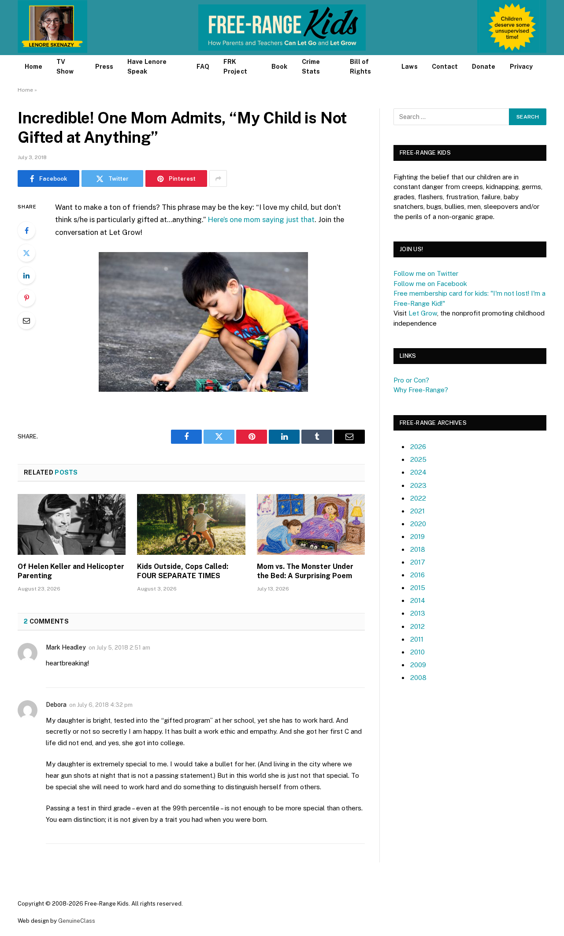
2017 (417, 562)
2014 (417, 600)
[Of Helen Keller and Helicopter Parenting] (72, 524)
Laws (409, 66)
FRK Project (235, 66)
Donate (483, 66)
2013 (417, 613)
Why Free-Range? (420, 390)
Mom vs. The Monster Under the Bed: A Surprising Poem (305, 571)
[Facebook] (26, 230)
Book (279, 66)
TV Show (65, 66)
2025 (418, 459)
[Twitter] (26, 253)
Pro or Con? (411, 380)
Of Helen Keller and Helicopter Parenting (71, 571)
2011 (416, 639)
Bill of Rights (360, 66)
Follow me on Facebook (430, 283)
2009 (418, 665)
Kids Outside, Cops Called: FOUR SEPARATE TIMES (182, 571)
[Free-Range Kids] (282, 27)
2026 (418, 446)
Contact (445, 66)
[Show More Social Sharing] (218, 178)
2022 (418, 498)
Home (33, 66)
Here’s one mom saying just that (261, 219)
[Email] (26, 320)
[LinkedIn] (26, 275)
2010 (417, 652)
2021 (417, 511)
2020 (418, 523)
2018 (417, 549)
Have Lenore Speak (147, 66)
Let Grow (422, 313)
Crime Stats (311, 66)
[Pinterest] (26, 298)
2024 (418, 472)
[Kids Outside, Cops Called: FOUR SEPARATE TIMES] (191, 524)
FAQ (203, 66)
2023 (418, 485)
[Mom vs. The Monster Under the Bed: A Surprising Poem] (311, 524)
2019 (417, 536)
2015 (417, 587)
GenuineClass (76, 920)
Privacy (521, 66)
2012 (417, 626)
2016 (417, 575)
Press (104, 66)
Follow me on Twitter (425, 273)
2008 (418, 677)
